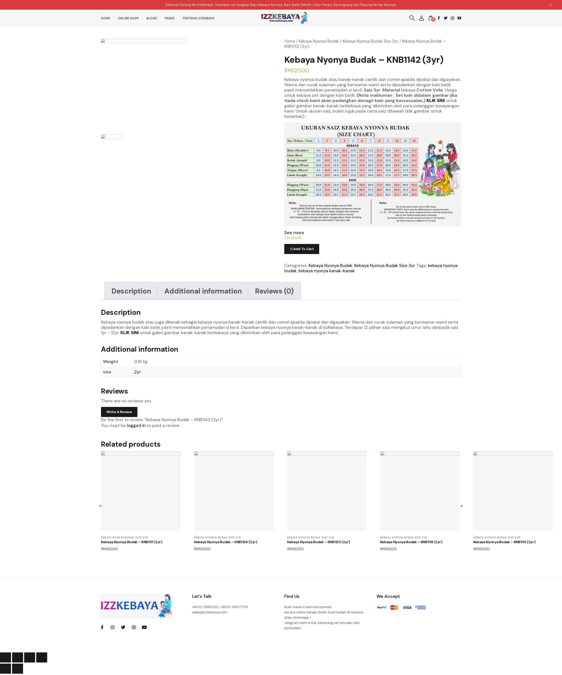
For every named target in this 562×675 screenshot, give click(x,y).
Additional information (203, 291)
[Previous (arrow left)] (5, 669)
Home (105, 18)
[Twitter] (123, 627)
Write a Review (119, 412)
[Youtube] (144, 627)
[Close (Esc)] (5, 657)
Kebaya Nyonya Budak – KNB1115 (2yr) (504, 542)
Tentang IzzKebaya (198, 18)
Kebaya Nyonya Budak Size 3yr (370, 41)
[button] (421, 18)
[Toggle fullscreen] (29, 657)
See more (294, 232)
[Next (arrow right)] (17, 669)
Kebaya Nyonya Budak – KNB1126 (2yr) (225, 542)
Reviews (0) (274, 291)
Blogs (152, 18)
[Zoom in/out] (41, 657)
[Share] (17, 657)
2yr (137, 372)
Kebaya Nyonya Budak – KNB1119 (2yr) (411, 542)
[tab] (131, 291)
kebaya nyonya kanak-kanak (327, 271)
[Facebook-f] (102, 627)
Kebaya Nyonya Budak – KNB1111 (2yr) (131, 542)
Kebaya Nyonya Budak (319, 41)
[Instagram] (112, 627)
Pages (170, 18)
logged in (136, 425)
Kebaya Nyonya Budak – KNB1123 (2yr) (318, 542)
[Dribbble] (133, 627)
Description (131, 291)
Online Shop (128, 18)
